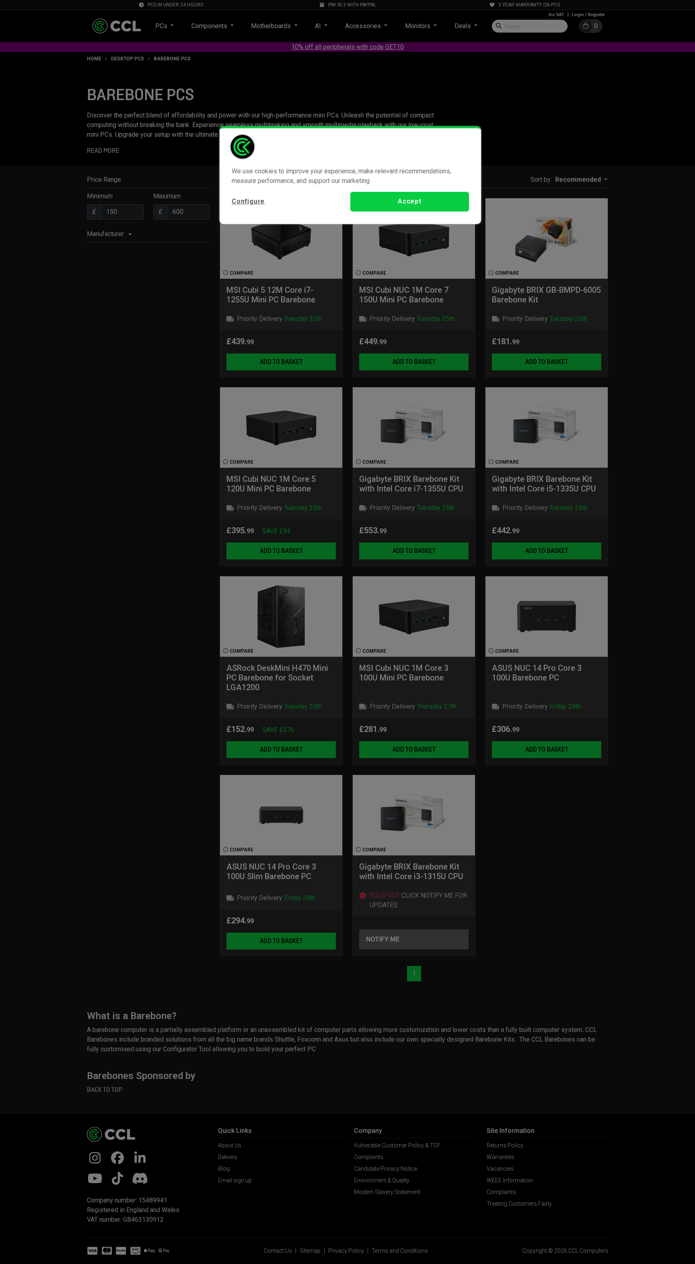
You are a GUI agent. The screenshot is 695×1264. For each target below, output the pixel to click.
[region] (350, 175)
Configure (248, 201)
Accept (410, 201)
